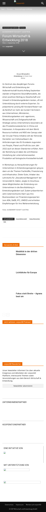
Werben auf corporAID (33, 505)
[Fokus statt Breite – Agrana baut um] (8, 296)
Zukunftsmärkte (34, 219)
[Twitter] (18, 232)
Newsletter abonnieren (23, 386)
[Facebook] (23, 232)
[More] (41, 232)
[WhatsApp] (29, 232)
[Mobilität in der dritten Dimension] (8, 254)
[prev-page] (4, 314)
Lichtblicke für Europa (26, 272)
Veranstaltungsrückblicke (23, 9)
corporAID (9, 46)
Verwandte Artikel (11, 245)
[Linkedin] (12, 232)
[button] (4, 3)
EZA (5, 222)
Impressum (20, 505)
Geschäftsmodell (21, 219)
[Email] (35, 232)
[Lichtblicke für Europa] (8, 275)
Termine (10, 9)
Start (3, 9)
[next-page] (7, 314)
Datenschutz (9, 505)
